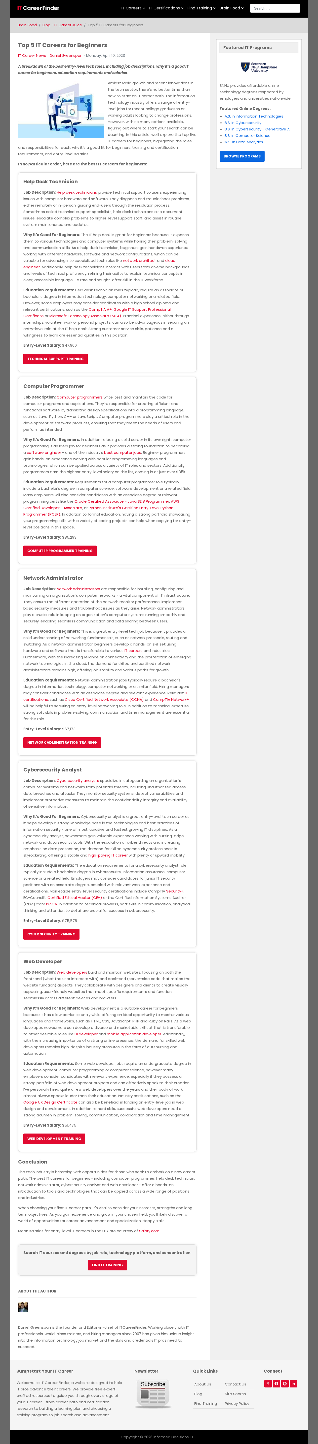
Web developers (72, 972)
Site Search (235, 1393)
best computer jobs (122, 452)
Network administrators (78, 588)
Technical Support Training (55, 358)
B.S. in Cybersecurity (243, 122)
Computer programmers (80, 397)
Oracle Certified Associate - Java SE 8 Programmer (122, 501)
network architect (139, 260)
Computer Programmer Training (60, 550)
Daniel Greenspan (66, 55)
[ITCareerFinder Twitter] (268, 1383)
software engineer (44, 452)
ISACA (51, 904)
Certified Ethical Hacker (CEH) (74, 897)
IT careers (133, 650)
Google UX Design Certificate (50, 1102)
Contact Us (235, 1384)
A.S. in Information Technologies (254, 116)
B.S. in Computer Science (248, 135)
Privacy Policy (237, 1403)
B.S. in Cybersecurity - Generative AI (257, 129)
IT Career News (32, 55)
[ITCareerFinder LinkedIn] (293, 1383)
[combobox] (275, 8)
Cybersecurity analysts (78, 780)
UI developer (86, 1034)
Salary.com (149, 1230)
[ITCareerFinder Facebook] (276, 1383)
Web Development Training (54, 1138)
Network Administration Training (62, 742)
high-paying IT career (108, 855)
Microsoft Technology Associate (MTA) (85, 315)
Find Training (205, 1403)
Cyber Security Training (51, 934)
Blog (198, 1393)
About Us (202, 1384)
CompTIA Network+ (171, 699)
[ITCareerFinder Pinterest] (285, 1383)
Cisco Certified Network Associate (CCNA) (104, 699)
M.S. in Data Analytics (244, 142)
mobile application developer (134, 1034)
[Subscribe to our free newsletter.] (153, 1394)
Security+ (175, 891)
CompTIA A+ (100, 309)
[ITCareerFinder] (40, 8)
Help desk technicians (77, 192)
